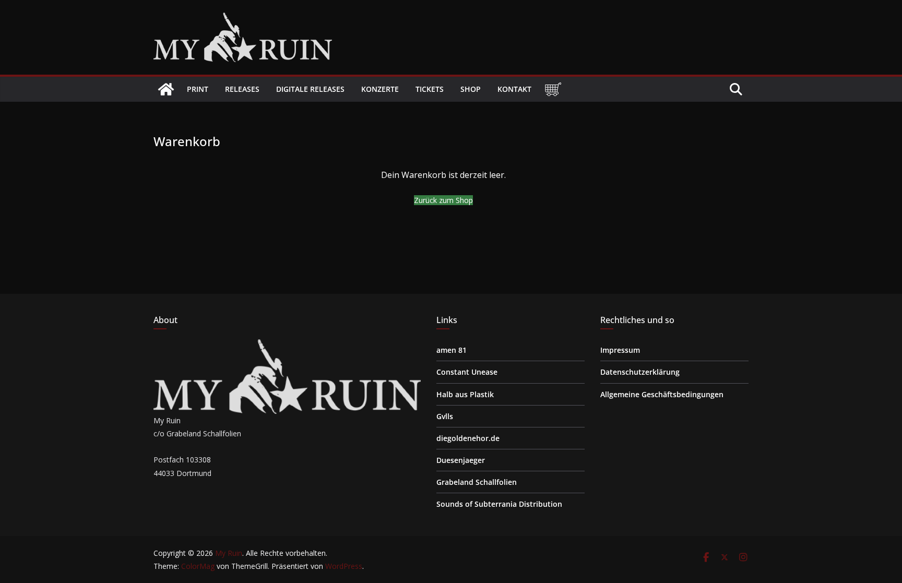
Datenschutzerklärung (640, 372)
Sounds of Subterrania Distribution (499, 504)
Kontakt (514, 89)
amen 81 (451, 350)
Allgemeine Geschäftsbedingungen (661, 394)
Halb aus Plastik (465, 394)
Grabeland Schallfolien (476, 482)
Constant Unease (466, 372)
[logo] (287, 346)
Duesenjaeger (460, 460)
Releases (242, 89)
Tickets (430, 89)
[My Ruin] (166, 89)
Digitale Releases (310, 89)
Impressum (620, 350)
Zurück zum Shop (443, 200)
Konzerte (380, 89)
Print (197, 89)
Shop (470, 89)
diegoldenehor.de (468, 438)
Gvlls (444, 416)
